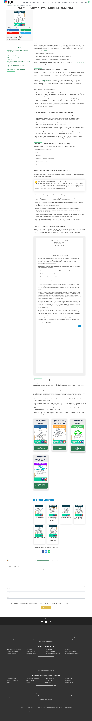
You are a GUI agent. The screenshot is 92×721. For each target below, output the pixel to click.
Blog (86, 2)
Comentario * (10, 572)
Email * (9, 593)
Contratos (50, 2)
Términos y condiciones (26, 707)
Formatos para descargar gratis (16, 69)
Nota (18, 5)
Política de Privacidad (39, 707)
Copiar (79, 325)
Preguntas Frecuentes (51, 707)
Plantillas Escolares (13, 5)
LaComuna (51, 711)
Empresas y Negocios (61, 2)
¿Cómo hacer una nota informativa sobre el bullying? (19, 62)
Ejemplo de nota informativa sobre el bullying (17, 66)
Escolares (71, 2)
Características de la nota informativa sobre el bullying (18, 54)
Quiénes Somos (68, 707)
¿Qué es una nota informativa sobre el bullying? (18, 50)
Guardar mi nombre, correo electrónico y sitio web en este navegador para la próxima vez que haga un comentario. (38, 603)
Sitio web (9, 597)
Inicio (8, 5)
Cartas (44, 2)
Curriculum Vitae (35, 2)
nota (45, 50)
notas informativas (45, 80)
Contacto (60, 707)
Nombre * (9, 588)
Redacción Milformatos (43, 560)
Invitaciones (79, 2)
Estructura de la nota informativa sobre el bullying (19, 58)
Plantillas (25, 2)
